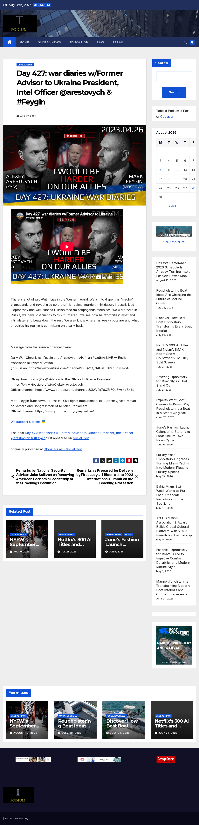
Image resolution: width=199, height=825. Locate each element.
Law (100, 42)
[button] (185, 42)
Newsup (19, 818)
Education (78, 42)
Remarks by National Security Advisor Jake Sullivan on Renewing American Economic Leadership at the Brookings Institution (45, 476)
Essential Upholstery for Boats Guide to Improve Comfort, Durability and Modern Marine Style (173, 558)
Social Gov (81, 438)
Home (24, 42)
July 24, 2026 (120, 732)
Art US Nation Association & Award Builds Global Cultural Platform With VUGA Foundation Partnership (174, 526)
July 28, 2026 (72, 732)
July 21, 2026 (168, 732)
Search (161, 63)
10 (160, 170)
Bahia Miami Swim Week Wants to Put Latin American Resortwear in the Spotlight (170, 494)
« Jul (172, 206)
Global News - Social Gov (63, 449)
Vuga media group (174, 241)
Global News (49, 42)
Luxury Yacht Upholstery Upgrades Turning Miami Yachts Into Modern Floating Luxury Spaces (172, 463)
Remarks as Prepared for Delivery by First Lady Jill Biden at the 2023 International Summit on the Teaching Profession (104, 476)
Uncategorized (68, 716)
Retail (118, 42)
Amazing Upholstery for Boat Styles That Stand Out (171, 381)
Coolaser (167, 116)
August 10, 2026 (25, 732)
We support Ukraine (26, 422)
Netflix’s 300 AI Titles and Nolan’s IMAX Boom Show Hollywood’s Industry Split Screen (172, 353)
